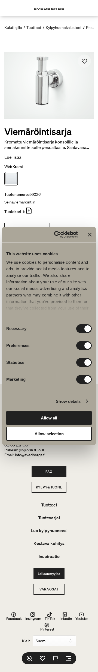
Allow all (49, 418)
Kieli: (26, 640)
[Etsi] (29, 658)
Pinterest (47, 629)
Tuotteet (33, 27)
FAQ (49, 471)
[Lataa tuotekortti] (28, 212)
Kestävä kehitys (49, 543)
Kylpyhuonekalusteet (64, 27)
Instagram (33, 618)
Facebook (14, 618)
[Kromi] (11, 178)
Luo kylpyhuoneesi (49, 530)
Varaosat (49, 589)
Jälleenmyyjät (49, 573)
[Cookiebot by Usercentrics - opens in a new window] (57, 234)
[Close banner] (90, 234)
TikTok (50, 618)
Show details (68, 401)
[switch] (84, 345)
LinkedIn (65, 618)
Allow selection (49, 433)
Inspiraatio (49, 556)
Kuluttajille (13, 27)
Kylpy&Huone (49, 487)
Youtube (81, 618)
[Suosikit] (42, 658)
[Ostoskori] (55, 658)
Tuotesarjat (49, 517)
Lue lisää (12, 157)
